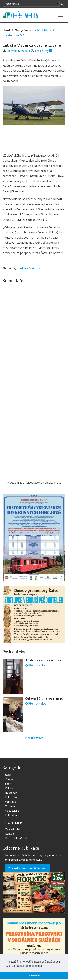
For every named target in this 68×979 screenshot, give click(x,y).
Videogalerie (12, 810)
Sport (8, 783)
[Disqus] (34, 334)
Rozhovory (11, 792)
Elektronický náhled (16, 838)
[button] (43, 966)
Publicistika (11, 797)
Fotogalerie (11, 815)
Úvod (6, 30)
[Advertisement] (34, 138)
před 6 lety (42, 51)
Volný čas (21, 30)
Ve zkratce (11, 806)
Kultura (9, 788)
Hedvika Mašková (19, 51)
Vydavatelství (12, 829)
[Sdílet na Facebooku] (50, 51)
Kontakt (9, 833)
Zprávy (9, 779)
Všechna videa (34, 738)
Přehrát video (37, 665)
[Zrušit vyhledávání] (62, 3)
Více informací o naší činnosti (27, 868)
